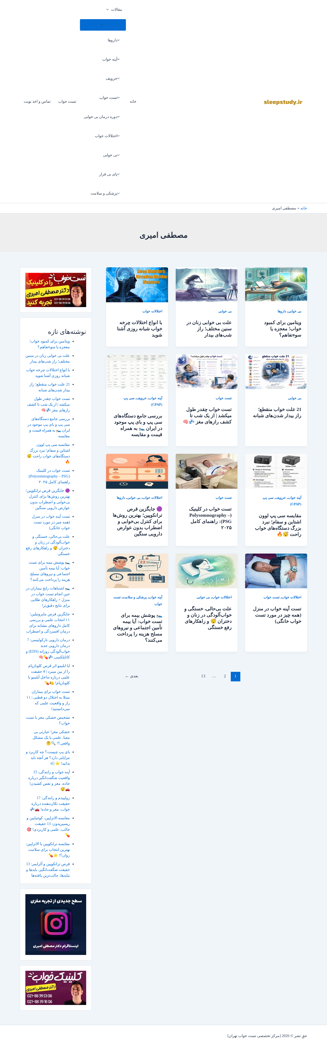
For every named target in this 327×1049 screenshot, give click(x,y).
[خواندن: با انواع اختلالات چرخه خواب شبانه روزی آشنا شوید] (137, 284)
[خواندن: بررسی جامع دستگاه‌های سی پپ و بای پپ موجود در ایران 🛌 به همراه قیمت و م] (137, 371)
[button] (108, 9)
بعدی (131, 676)
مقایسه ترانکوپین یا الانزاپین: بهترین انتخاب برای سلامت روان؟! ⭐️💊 (48, 849)
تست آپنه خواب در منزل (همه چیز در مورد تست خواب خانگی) (277, 615)
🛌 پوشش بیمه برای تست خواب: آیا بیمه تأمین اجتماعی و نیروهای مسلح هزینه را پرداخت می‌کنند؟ (137, 627)
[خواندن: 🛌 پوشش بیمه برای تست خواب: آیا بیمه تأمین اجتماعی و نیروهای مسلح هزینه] (137, 570)
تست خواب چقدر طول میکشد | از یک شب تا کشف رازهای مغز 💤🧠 (207, 415)
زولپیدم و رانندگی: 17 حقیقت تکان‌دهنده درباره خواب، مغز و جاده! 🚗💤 (50, 803)
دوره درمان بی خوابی (100, 117)
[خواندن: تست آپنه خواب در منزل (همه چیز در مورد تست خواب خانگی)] (276, 570)
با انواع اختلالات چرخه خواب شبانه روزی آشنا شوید (139, 328)
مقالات (116, 9)
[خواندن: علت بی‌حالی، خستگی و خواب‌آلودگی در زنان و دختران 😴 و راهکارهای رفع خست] (207, 570)
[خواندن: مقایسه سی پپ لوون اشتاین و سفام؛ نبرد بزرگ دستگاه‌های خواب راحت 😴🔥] (276, 471)
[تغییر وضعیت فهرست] (103, 24)
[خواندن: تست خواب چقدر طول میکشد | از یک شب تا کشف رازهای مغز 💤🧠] (207, 371)
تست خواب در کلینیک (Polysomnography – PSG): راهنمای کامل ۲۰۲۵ (49, 476)
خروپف (111, 78)
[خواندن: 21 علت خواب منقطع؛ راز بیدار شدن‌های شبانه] (276, 371)
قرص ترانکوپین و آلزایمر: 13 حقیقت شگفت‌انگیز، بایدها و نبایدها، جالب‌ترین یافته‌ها (48, 869)
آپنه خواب (109, 59)
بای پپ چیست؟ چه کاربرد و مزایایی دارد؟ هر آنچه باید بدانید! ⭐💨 (48, 757)
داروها (112, 40)
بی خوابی (110, 155)
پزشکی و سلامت (103, 193)
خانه (133, 101)
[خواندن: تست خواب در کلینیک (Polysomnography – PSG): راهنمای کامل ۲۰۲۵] (207, 471)
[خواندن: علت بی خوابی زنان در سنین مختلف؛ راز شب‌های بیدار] (207, 284)
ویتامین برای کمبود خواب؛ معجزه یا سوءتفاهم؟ (282, 328)
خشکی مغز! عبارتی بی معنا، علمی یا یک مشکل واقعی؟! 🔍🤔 (51, 737)
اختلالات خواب (106, 136)
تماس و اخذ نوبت (37, 101)
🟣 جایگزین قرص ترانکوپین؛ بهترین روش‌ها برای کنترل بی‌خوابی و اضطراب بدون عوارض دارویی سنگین (137, 521)
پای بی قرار (108, 174)
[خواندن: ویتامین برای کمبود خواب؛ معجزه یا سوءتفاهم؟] (276, 284)
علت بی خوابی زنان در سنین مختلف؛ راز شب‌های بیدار (209, 328)
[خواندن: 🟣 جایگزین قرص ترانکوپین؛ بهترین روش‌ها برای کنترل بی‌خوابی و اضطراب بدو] (137, 471)
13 (203, 676)
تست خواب (108, 97)
